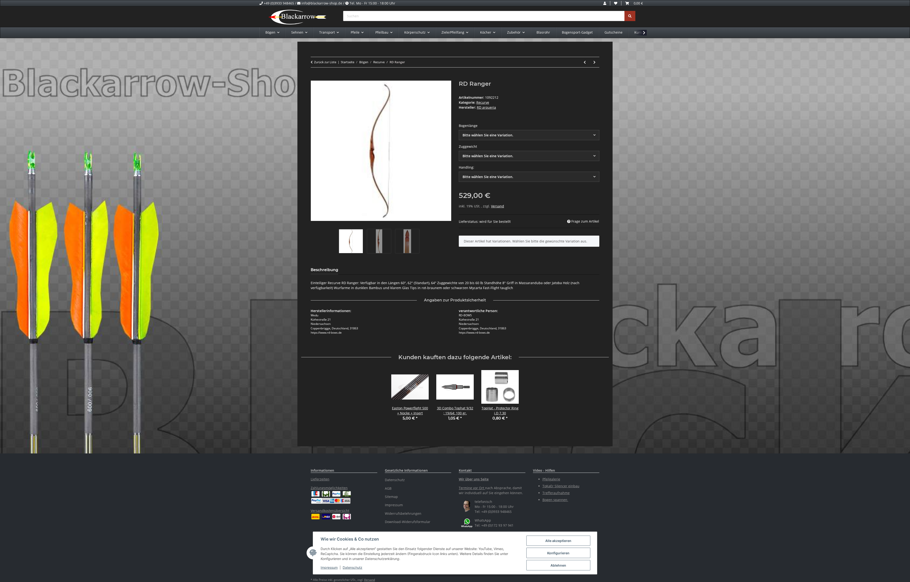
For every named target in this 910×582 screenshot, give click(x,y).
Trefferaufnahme (556, 493)
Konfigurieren (558, 553)
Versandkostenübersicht (330, 510)
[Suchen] (629, 16)
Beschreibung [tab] (324, 270)
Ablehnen (558, 565)
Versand (497, 206)
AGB (388, 488)
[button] (605, 3)
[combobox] (529, 135)
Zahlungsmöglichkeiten (329, 488)
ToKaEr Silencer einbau (560, 486)
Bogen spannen (555, 499)
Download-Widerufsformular (407, 521)
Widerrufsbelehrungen (403, 513)
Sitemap (391, 496)
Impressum (329, 567)
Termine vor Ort (471, 488)
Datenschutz (352, 567)
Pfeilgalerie (551, 479)
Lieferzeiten (320, 479)
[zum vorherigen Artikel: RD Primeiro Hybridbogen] (585, 62)
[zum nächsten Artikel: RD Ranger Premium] (594, 62)
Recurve (482, 102)
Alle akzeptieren (558, 541)
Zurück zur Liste (325, 62)
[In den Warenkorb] (314, 78)
